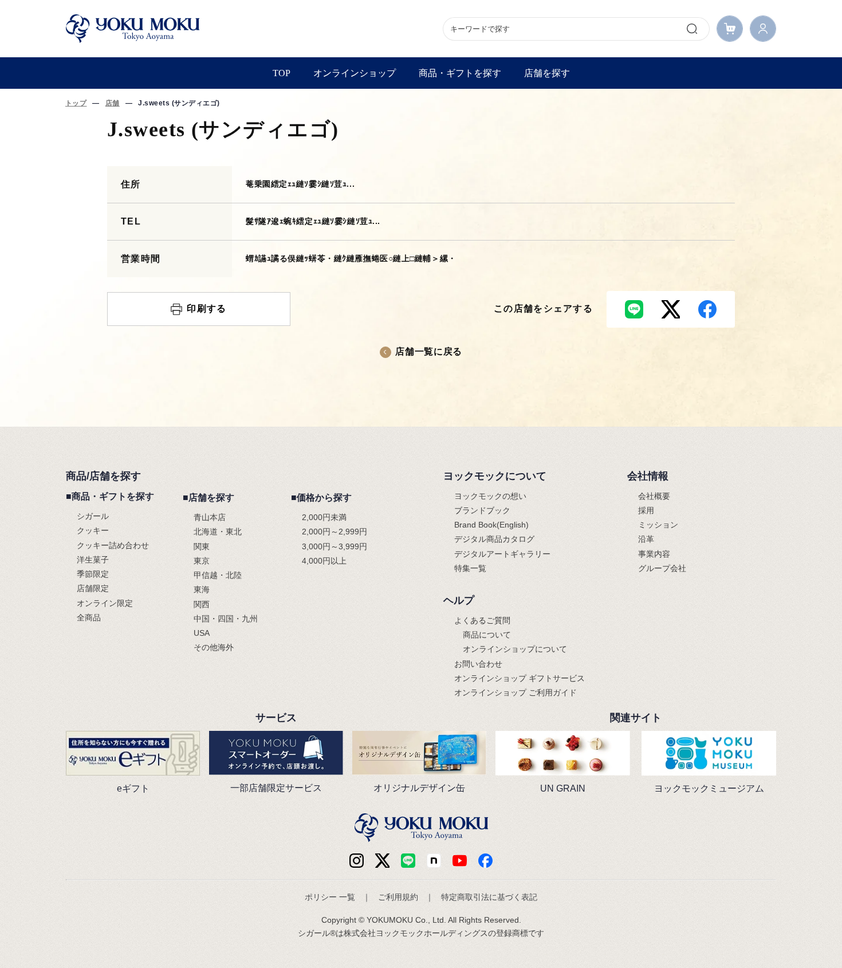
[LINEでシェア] (634, 309)
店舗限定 (93, 588)
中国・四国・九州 (226, 618)
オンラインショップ (354, 73)
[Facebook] (434, 860)
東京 (202, 560)
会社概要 (654, 496)
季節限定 (93, 574)
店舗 (112, 103)
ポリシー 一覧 (330, 897)
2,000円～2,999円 (334, 531)
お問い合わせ (478, 663)
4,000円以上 (324, 560)
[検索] (692, 28)
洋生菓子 (93, 559)
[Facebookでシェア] (707, 309)
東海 (202, 589)
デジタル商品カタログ (494, 539)
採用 (646, 510)
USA (202, 633)
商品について (487, 634)
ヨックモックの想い (490, 496)
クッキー (93, 530)
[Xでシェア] (671, 309)
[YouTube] (460, 860)
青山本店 (210, 517)
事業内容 (654, 553)
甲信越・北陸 (218, 575)
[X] (382, 860)
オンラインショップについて (515, 649)
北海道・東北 (218, 531)
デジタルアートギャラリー (502, 553)
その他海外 (214, 647)
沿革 (646, 539)
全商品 (89, 617)
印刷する (206, 308)
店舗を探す (547, 73)
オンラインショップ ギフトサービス (519, 678)
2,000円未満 (324, 517)
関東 (202, 546)
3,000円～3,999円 (334, 546)
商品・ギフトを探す (460, 73)
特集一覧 (470, 568)
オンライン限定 (105, 603)
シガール (93, 516)
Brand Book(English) (491, 524)
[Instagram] (356, 860)
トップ (75, 103)
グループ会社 (662, 568)
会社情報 (647, 476)
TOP (281, 73)
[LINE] (408, 860)
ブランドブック (482, 510)
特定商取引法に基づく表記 (489, 897)
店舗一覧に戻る (428, 351)
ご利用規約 (398, 897)
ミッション (658, 524)
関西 (202, 604)
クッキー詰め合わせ (113, 545)
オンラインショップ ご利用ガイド (515, 692)
